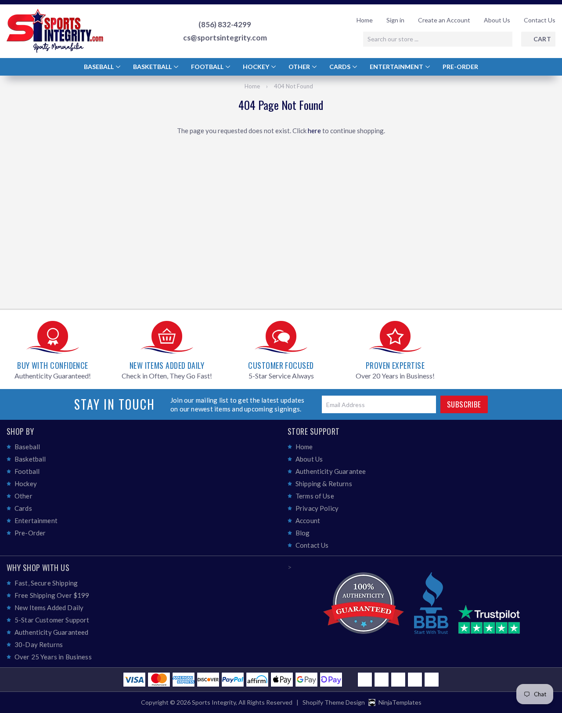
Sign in (395, 20)
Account (307, 520)
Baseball (99, 66)
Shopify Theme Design (334, 702)
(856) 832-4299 (224, 24)
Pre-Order (460, 66)
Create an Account (444, 20)
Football (208, 66)
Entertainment (397, 66)
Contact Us (539, 20)
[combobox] (437, 39)
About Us (497, 20)
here (314, 131)
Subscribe (464, 404)
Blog (302, 533)
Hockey (256, 66)
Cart (542, 39)
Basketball (153, 66)
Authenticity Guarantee (330, 471)
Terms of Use (314, 496)
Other (299, 66)
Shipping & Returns (323, 483)
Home (365, 20)
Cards (340, 66)
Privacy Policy (317, 508)
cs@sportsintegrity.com (225, 37)
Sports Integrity (214, 702)
